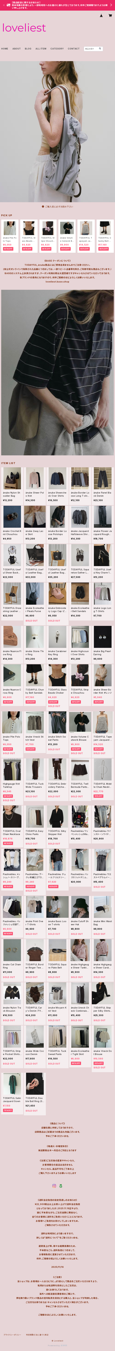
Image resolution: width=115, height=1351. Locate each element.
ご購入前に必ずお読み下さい (59, 206)
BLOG (28, 48)
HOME (4, 48)
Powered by (54, 1345)
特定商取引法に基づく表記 (37, 1335)
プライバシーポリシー (12, 1335)
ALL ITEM (40, 48)
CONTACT (74, 48)
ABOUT (16, 48)
